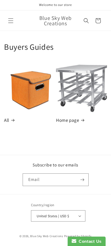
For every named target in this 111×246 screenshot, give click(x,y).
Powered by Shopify (78, 236)
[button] (11, 21)
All (6, 120)
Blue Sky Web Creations (46, 236)
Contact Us (89, 241)
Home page (67, 120)
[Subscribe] (82, 179)
